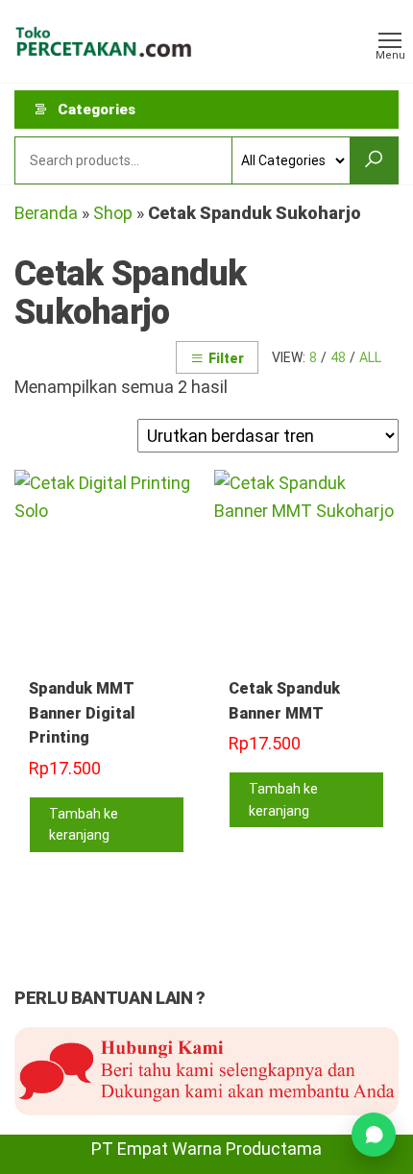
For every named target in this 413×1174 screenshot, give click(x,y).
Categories (96, 109)
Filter (226, 358)
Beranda (46, 213)
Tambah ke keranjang (83, 824)
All (370, 357)
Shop (113, 213)
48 (338, 357)
